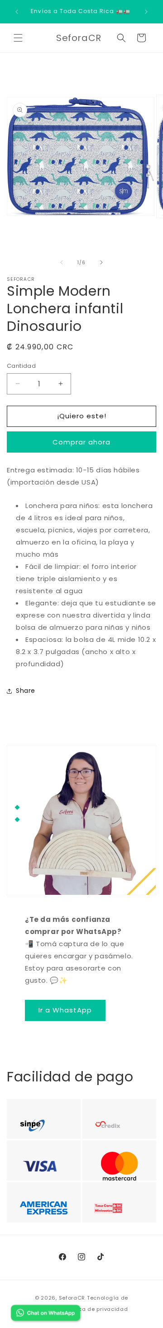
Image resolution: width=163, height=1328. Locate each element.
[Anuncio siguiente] (146, 12)
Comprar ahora (81, 442)
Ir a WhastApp (65, 1010)
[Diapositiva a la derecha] (101, 262)
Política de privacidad (96, 1309)
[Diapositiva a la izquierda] (62, 262)
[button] (18, 38)
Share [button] (25, 690)
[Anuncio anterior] (17, 12)
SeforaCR (72, 1297)
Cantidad (21, 366)
